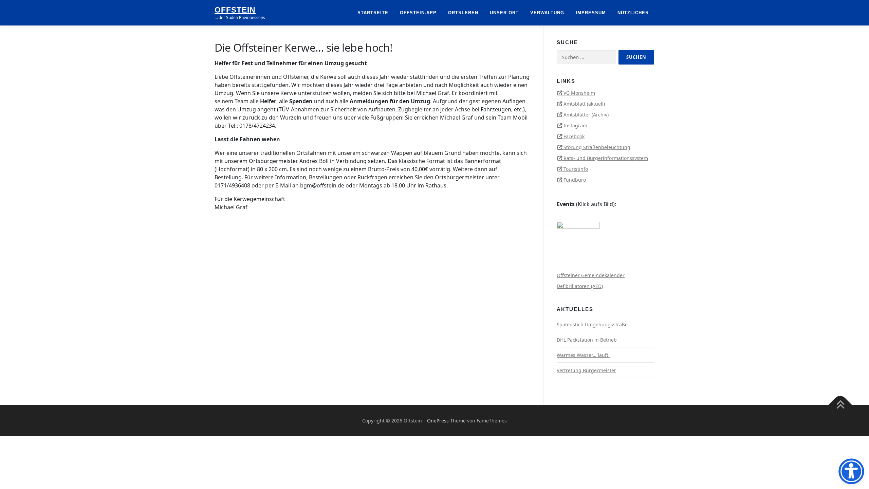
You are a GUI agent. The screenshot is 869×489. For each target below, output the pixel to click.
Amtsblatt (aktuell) (584, 104)
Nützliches (633, 12)
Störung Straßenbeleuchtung (596, 147)
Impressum (591, 12)
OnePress (438, 420)
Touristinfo (575, 169)
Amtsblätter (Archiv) (586, 114)
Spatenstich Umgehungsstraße (592, 324)
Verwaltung (547, 12)
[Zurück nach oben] (840, 405)
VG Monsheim (579, 93)
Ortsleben (463, 12)
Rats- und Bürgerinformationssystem (605, 158)
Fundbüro (574, 180)
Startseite (372, 12)
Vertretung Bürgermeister (586, 370)
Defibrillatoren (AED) (580, 286)
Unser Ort (504, 12)
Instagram (575, 125)
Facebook (574, 136)
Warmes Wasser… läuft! (583, 355)
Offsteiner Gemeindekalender (591, 275)
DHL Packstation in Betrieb (587, 340)
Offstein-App (418, 12)
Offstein (235, 9)
